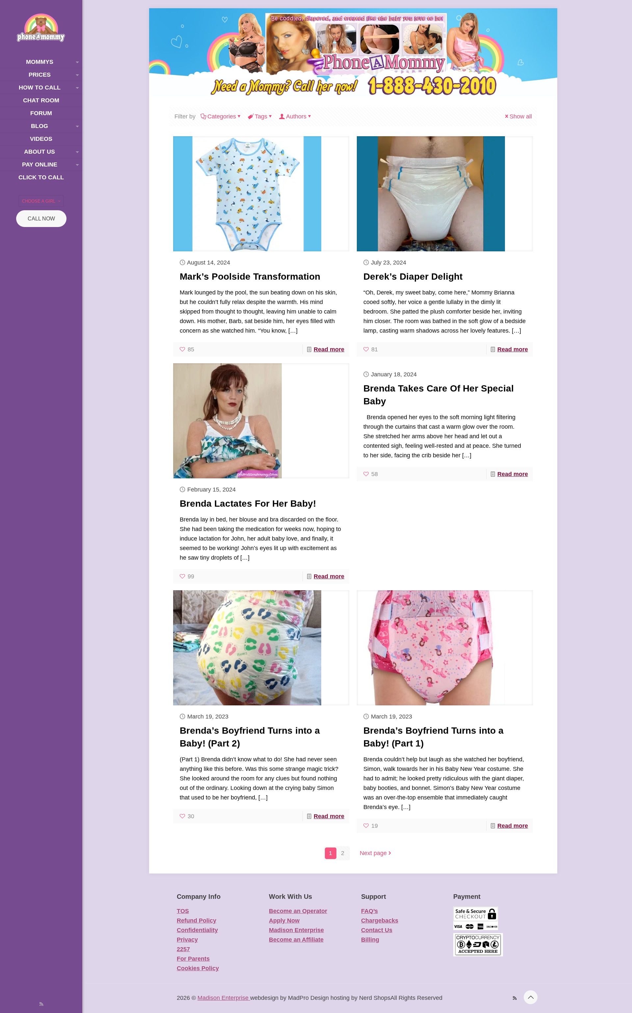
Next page (373, 853)
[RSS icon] (41, 1004)
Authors (296, 116)
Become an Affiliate (296, 939)
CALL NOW (41, 218)
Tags (261, 116)
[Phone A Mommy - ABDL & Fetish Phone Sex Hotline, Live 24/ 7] (41, 28)
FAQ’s (369, 911)
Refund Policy (196, 920)
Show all (521, 116)
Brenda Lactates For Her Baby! (248, 503)
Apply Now (284, 920)
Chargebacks (379, 920)
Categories (221, 116)
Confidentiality (197, 930)
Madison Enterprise (296, 930)
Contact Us (376, 930)
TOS (183, 911)
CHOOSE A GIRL (38, 201)
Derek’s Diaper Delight (412, 276)
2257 (183, 949)
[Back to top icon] (531, 997)
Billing (370, 939)
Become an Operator (298, 911)
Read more (329, 349)
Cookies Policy (198, 968)
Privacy (187, 939)
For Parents (193, 958)
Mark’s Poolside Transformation (250, 276)
